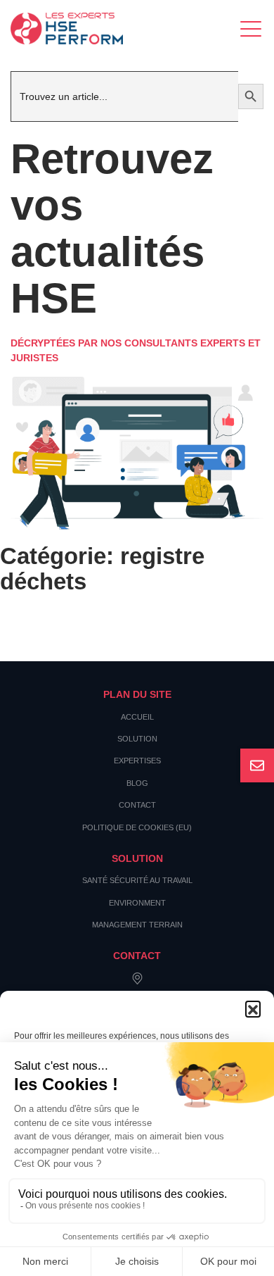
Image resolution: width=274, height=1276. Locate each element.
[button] (253, 1008)
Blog (137, 783)
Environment (137, 903)
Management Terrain (137, 924)
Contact (137, 805)
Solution (137, 738)
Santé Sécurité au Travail (137, 880)
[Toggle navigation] (251, 28)
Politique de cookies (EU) (137, 827)
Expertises (137, 760)
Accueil (137, 717)
